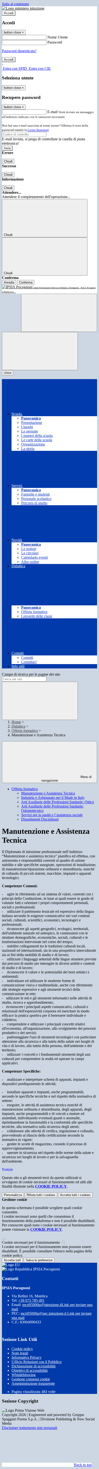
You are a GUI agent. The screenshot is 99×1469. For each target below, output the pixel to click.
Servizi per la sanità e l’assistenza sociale (52, 815)
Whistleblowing (24, 1375)
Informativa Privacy (27, 1357)
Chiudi (8, 161)
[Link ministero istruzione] (23, 8)
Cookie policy (22, 1349)
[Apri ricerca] (59, 313)
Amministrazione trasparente (33, 1383)
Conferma (25, 282)
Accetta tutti (75, 1195)
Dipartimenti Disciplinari (40, 819)
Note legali (20, 1353)
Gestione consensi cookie (31, 1379)
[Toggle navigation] (40, 351)
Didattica (18, 726)
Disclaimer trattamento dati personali (29, 1428)
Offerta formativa (25, 731)
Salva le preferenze (39, 1260)
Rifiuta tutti (41, 1195)
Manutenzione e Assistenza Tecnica (48, 793)
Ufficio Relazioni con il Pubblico (37, 1362)
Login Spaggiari (38, 130)
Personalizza (13, 1195)
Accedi (8, 13)
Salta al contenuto (15, 4)
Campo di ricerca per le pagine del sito (31, 674)
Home (16, 722)
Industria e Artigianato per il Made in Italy (53, 798)
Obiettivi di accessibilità (30, 1370)
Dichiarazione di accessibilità (34, 1366)
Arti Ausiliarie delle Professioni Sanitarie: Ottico (57, 802)
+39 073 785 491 (31, 1300)
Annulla (9, 282)
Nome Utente (57, 37)
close (7, 373)
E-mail (52, 112)
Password (54, 42)
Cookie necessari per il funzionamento (31, 1242)
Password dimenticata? (19, 51)
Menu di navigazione (66, 778)
